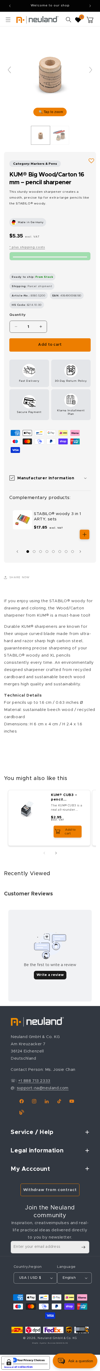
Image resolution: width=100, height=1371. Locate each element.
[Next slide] (90, 70)
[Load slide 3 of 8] (40, 551)
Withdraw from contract (50, 1190)
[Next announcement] (90, 6)
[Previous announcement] (10, 6)
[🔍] (50, 72)
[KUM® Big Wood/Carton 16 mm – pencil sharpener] (40, 135)
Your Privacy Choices (31, 1360)
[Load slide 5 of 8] (53, 551)
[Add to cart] (84, 534)
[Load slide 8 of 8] (72, 551)
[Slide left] (19, 551)
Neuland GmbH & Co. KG (57, 1338)
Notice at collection (18, 1366)
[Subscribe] (83, 1247)
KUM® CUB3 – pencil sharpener (64, 797)
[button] (8, 20)
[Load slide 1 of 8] (28, 551)
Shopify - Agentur (39, 1343)
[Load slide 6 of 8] (60, 551)
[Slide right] (81, 551)
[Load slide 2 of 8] (34, 551)
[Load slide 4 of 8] (47, 551)
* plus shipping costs (27, 247)
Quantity (17, 315)
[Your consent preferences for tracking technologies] (8, 1362)
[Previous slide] (9, 70)
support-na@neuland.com (43, 1088)
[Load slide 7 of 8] (66, 551)
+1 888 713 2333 (34, 1081)
